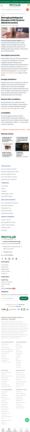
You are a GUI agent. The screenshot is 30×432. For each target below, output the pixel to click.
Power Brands (4, 391)
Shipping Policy (5, 269)
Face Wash (18, 379)
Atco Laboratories (5, 399)
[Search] (27, 9)
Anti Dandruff (4, 381)
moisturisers (19, 71)
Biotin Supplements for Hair (8, 222)
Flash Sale (18, 404)
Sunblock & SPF (19, 372)
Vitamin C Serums (5, 220)
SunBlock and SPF (5, 227)
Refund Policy (4, 267)
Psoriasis (3, 356)
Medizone (3, 422)
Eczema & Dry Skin (5, 347)
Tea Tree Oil (18, 360)
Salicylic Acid (19, 347)
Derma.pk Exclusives (20, 407)
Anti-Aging (4, 230)
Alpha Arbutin (19, 351)
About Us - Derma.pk (6, 282)
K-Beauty (18, 386)
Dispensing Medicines (21, 395)
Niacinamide (19, 346)
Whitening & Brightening (7, 351)
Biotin (17, 358)
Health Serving (4, 406)
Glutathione (18, 362)
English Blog (4, 280)
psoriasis (24, 67)
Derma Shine (4, 411)
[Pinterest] (16, 259)
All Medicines (19, 391)
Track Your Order (5, 284)
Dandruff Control (5, 379)
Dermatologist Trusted (7, 194)
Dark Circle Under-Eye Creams (9, 177)
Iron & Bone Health (20, 402)
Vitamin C (18, 344)
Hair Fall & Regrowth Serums (8, 174)
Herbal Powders (19, 399)
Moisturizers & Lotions (21, 377)
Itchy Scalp (4, 383)
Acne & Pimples (4, 344)
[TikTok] (13, 259)
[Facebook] (2, 259)
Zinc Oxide (18, 367)
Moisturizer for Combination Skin (5, 361)
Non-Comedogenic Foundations (9, 203)
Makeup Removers (20, 383)
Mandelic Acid (19, 353)
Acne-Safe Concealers (7, 205)
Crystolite (3, 400)
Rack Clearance (20, 406)
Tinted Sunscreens (20, 376)
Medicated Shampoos (6, 376)
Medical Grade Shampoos (8, 225)
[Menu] (2, 5)
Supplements (19, 397)
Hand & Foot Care (20, 385)
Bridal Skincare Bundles (7, 213)
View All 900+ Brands (6, 196)
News (6, 13)
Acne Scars (4, 346)
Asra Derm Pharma (5, 413)
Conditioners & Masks (6, 386)
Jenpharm (3, 191)
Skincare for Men (5, 358)
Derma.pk (21, 304)
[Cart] (27, 5)
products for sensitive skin (8, 73)
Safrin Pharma (4, 402)
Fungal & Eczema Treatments (9, 179)
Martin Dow (3, 397)
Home (2, 13)
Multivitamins (19, 400)
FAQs (2, 286)
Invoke (2, 418)
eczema (18, 108)
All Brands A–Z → (5, 424)
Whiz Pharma (4, 404)
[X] (6, 259)
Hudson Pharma (5, 409)
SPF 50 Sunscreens (20, 374)
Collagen (18, 356)
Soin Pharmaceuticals (6, 416)
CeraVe (3, 188)
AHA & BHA (18, 363)
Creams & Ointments (21, 393)
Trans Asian (4, 415)
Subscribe (24, 298)
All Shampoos (4, 377)
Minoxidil (3, 374)
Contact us (4, 273)
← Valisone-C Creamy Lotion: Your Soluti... (13, 129)
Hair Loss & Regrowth (6, 372)
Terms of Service (5, 271)
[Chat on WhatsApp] (27, 420)
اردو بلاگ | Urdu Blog (8, 288)
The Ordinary (4, 186)
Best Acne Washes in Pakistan (9, 169)
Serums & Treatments (21, 381)
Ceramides (18, 355)
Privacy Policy (4, 265)
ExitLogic (18, 306)
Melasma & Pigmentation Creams (10, 171)
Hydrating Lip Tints (6, 208)
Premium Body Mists (6, 210)
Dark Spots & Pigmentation (7, 349)
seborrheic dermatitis (7, 108)
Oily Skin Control (5, 353)
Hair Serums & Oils (5, 385)
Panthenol (18, 365)
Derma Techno (4, 407)
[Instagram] (9, 259)
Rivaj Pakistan (4, 395)
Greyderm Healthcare (6, 420)
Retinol (17, 349)
